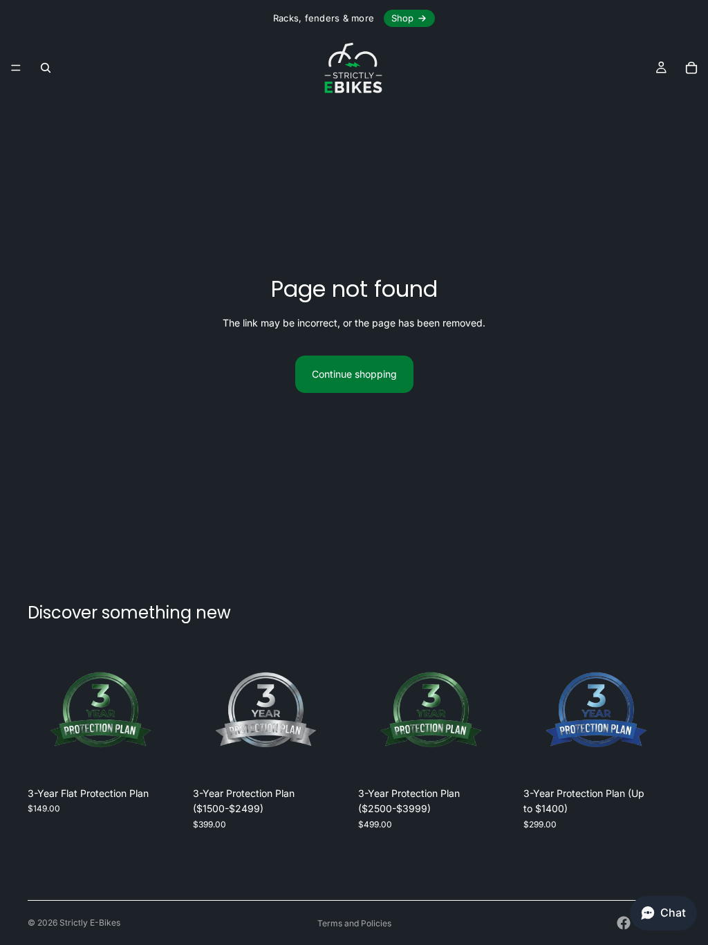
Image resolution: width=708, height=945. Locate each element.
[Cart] (691, 68)
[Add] (163, 758)
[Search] (45, 68)
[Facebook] (623, 923)
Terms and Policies (354, 923)
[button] (663, 913)
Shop (402, 18)
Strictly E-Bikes (89, 922)
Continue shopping (354, 374)
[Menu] (16, 68)
